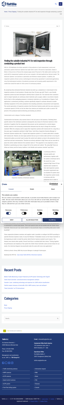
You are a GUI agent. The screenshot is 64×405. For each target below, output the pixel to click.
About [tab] (53, 189)
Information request (40, 369)
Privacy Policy (34, 401)
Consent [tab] (11, 189)
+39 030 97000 (10, 349)
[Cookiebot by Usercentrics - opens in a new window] (50, 184)
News (5, 305)
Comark (37, 387)
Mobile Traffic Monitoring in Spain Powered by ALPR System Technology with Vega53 (27, 277)
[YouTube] (6, 363)
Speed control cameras (9, 380)
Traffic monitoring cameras (10, 369)
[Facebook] (3, 363)
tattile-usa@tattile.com (40, 360)
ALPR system (6, 384)
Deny (12, 220)
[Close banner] (61, 184)
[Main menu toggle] (60, 4)
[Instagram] (9, 363)
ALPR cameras (7, 376)
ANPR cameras (7, 372)
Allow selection (32, 220)
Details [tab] (32, 189)
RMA (36, 372)
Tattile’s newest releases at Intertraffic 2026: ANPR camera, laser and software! (25, 285)
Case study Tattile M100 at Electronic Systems (29, 255)
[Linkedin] (12, 363)
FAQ (36, 380)
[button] (56, 4)
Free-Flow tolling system (9, 387)
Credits (52, 399)
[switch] (24, 213)
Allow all (52, 220)
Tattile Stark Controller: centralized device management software (21, 279)
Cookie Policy (43, 401)
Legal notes (45, 399)
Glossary (37, 384)
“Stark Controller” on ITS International (14, 288)
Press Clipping (12, 11)
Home (5, 11)
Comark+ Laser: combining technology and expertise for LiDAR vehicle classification (26, 282)
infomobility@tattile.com (45, 339)
